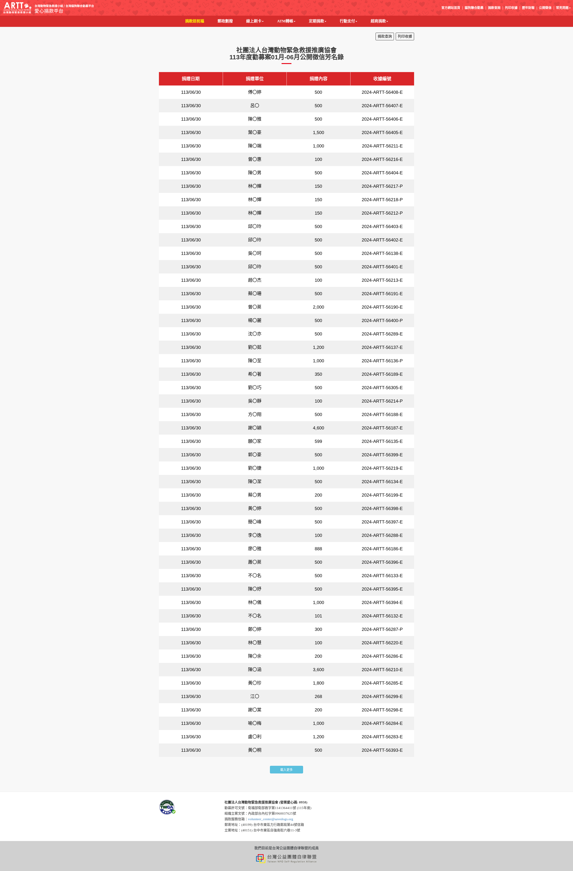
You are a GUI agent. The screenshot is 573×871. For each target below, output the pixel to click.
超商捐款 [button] (378, 21)
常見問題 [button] (562, 7)
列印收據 (511, 7)
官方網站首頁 (450, 7)
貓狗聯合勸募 (474, 7)
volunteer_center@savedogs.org (270, 819)
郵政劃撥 (228, 21)
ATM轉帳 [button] (285, 21)
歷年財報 (528, 7)
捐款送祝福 (198, 21)
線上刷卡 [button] (253, 21)
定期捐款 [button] (316, 21)
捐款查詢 (494, 7)
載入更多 (286, 769)
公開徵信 (545, 7)
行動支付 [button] (347, 21)
